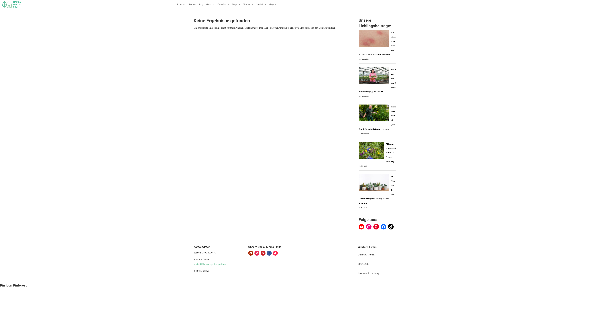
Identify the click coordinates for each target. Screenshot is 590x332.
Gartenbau (222, 4)
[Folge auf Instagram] (256, 253)
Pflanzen (246, 4)
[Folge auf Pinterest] (263, 253)
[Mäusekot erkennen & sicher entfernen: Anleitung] (371, 150)
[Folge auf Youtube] (250, 253)
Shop (201, 4)
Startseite (181, 4)
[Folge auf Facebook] (269, 253)
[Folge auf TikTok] (275, 253)
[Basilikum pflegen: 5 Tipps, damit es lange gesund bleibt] (374, 75)
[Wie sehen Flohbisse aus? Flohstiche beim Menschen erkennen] (374, 38)
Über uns (192, 4)
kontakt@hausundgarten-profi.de (210, 263)
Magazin (272, 4)
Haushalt (259, 4)
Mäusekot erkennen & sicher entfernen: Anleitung (391, 152)
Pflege (234, 4)
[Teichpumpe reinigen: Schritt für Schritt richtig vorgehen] (374, 113)
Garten (209, 4)
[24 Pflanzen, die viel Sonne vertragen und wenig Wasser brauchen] (374, 182)
